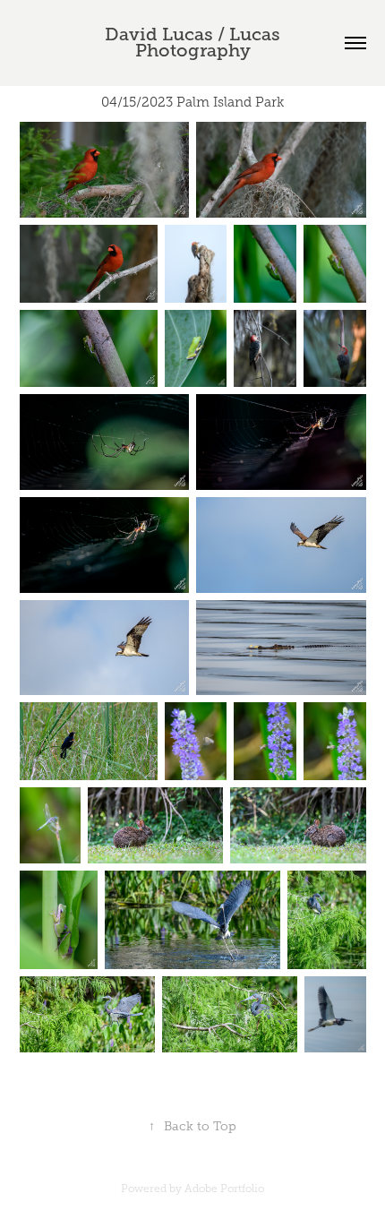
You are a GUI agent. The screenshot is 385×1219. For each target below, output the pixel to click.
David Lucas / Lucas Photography (195, 42)
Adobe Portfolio (224, 1188)
